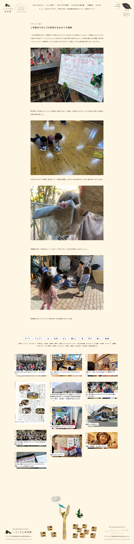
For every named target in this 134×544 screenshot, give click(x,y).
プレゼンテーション (70, 343)
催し (99, 338)
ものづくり (41, 345)
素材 (72, 345)
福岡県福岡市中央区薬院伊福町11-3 (22, 536)
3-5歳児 (48, 345)
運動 (114, 343)
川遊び (97, 343)
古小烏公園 (81, 343)
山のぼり (78, 345)
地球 (56, 338)
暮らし (74, 338)
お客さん (40, 343)
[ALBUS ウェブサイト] (50, 8)
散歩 (102, 343)
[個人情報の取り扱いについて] (75, 8)
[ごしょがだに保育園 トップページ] (20, 8)
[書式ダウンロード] (90, 8)
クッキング (61, 345)
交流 (54, 345)
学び (90, 338)
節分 (67, 345)
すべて (27, 338)
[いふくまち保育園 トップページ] (7, 8)
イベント (108, 343)
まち (65, 338)
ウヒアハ (39, 338)
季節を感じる (93, 345)
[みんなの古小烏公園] (123, 9)
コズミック (90, 343)
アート (26, 343)
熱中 (56, 343)
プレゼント (33, 343)
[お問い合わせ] (61, 8)
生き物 (85, 345)
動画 (107, 338)
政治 (46, 343)
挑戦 (51, 343)
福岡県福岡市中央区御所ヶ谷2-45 (120, 536)
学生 (20, 343)
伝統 (61, 343)
